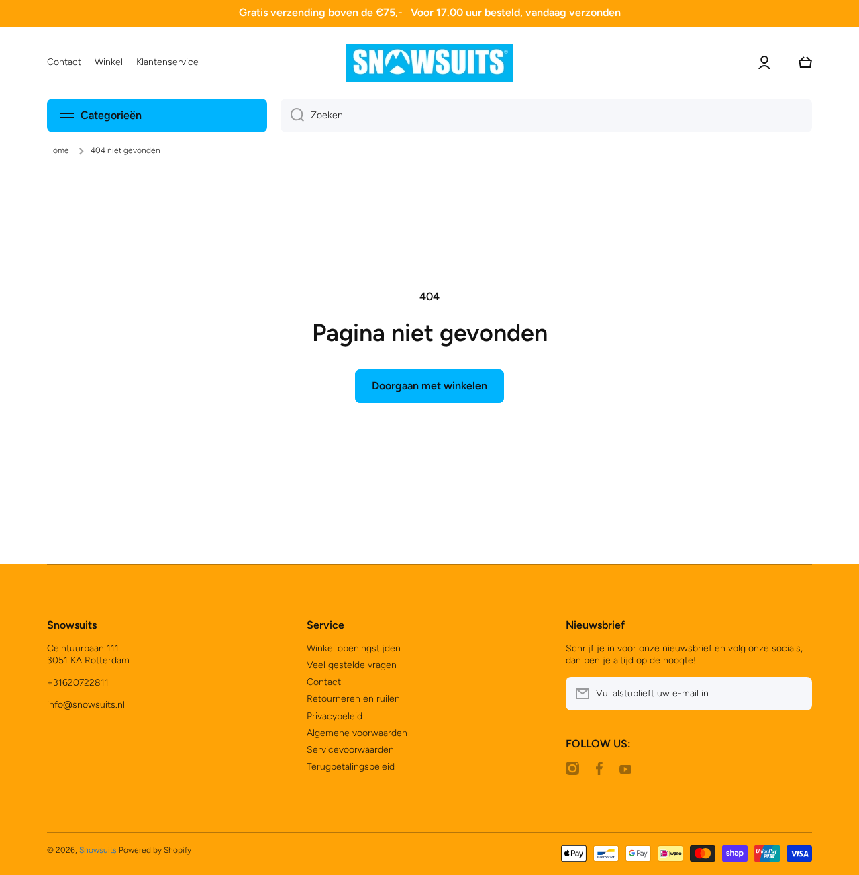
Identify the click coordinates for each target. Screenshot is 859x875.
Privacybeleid (334, 716)
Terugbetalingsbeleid (351, 766)
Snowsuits (98, 850)
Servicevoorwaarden (350, 749)
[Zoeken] (292, 115)
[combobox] (546, 115)
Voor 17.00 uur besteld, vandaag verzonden (516, 12)
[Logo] (429, 63)
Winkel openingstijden (354, 648)
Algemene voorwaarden (357, 733)
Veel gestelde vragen (352, 665)
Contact (324, 682)
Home (58, 150)
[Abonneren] (795, 693)
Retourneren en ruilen (353, 698)
